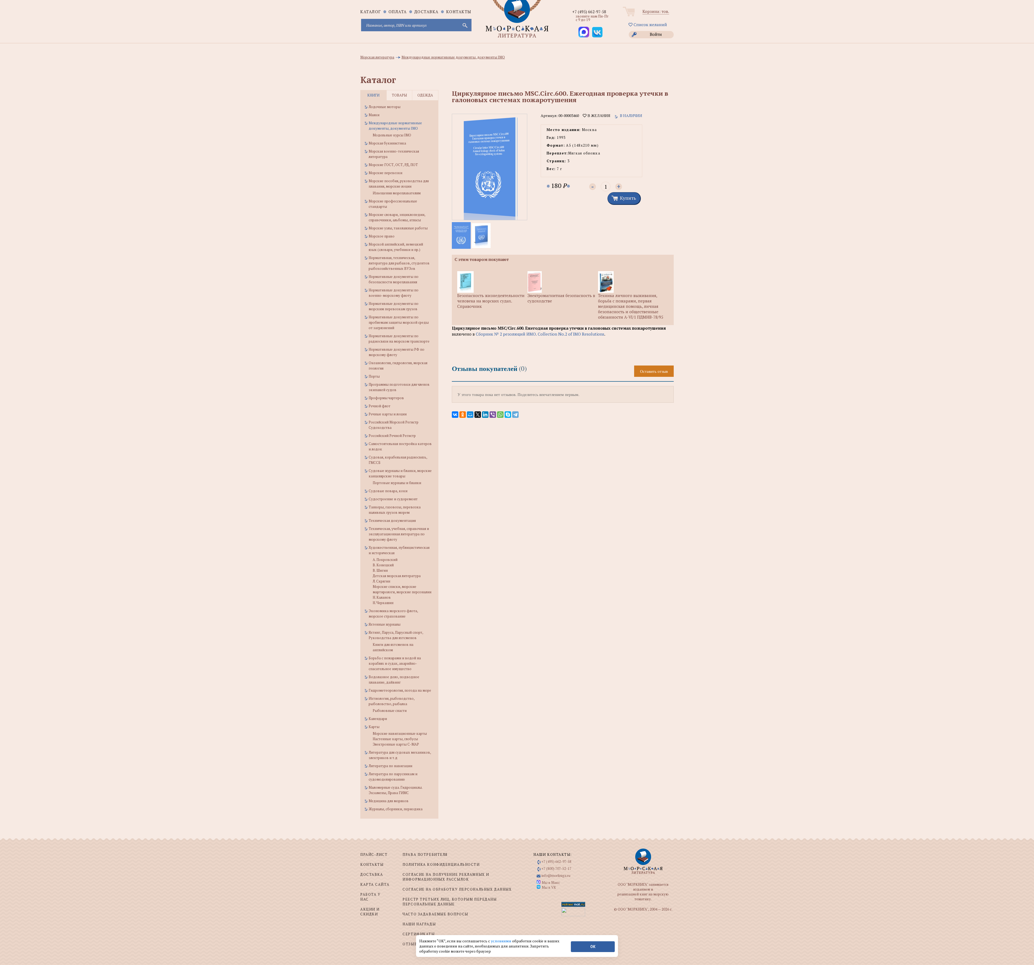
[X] (477, 414)
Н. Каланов (382, 597)
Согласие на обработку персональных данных (457, 889)
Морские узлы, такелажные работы (398, 228)
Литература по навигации (390, 765)
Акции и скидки (370, 911)
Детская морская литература (397, 575)
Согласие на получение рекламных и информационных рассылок (446, 877)
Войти (656, 34)
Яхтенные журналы (384, 624)
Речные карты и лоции (388, 414)
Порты (374, 376)
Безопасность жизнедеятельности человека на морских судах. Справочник (491, 301)
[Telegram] (515, 414)
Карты (374, 726)
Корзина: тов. (655, 11)
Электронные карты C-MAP (396, 744)
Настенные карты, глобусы (395, 738)
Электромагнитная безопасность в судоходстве (561, 298)
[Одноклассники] (462, 414)
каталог (370, 11)
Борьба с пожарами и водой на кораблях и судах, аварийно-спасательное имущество (395, 663)
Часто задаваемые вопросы (435, 914)
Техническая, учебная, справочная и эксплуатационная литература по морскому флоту (399, 534)
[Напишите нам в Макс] (583, 32)
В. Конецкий (383, 565)
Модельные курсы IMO (392, 135)
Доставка (426, 11)
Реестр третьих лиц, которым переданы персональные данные (450, 902)
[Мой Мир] (470, 414)
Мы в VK (549, 887)
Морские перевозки (385, 172)
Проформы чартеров (386, 397)
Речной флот (379, 406)
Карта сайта (374, 884)
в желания (598, 116)
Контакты (458, 11)
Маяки (374, 114)
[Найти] (464, 25)
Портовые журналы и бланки (397, 482)
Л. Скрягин (381, 581)
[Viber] (493, 414)
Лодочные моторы (384, 106)
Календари (378, 718)
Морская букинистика (387, 143)
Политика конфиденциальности (441, 864)
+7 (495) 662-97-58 (589, 11)
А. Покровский (385, 559)
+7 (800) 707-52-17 (556, 868)
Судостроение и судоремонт (393, 499)
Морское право (381, 236)
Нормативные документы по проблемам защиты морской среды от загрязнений (399, 322)
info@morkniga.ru (556, 875)
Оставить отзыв (654, 371)
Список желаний (650, 24)
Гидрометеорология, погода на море (400, 690)
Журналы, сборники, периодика (395, 809)
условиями (501, 940)
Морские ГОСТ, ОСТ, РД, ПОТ (393, 164)
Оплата (398, 11)
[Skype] (508, 414)
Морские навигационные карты (400, 733)
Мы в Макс (551, 882)
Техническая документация (392, 520)
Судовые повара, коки (388, 490)
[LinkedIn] (485, 414)
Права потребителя (425, 854)
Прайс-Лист (374, 854)
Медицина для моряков (388, 800)
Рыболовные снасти (390, 710)
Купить (628, 198)
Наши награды (419, 924)
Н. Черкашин (383, 602)
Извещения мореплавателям (397, 193)
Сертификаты (419, 934)
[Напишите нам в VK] (597, 32)
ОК (592, 947)
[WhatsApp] (500, 414)
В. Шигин (380, 570)
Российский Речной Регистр (392, 435)
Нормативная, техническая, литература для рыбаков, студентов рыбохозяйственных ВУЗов (399, 263)
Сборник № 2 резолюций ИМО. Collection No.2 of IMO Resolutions (540, 334)
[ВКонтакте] (455, 414)
